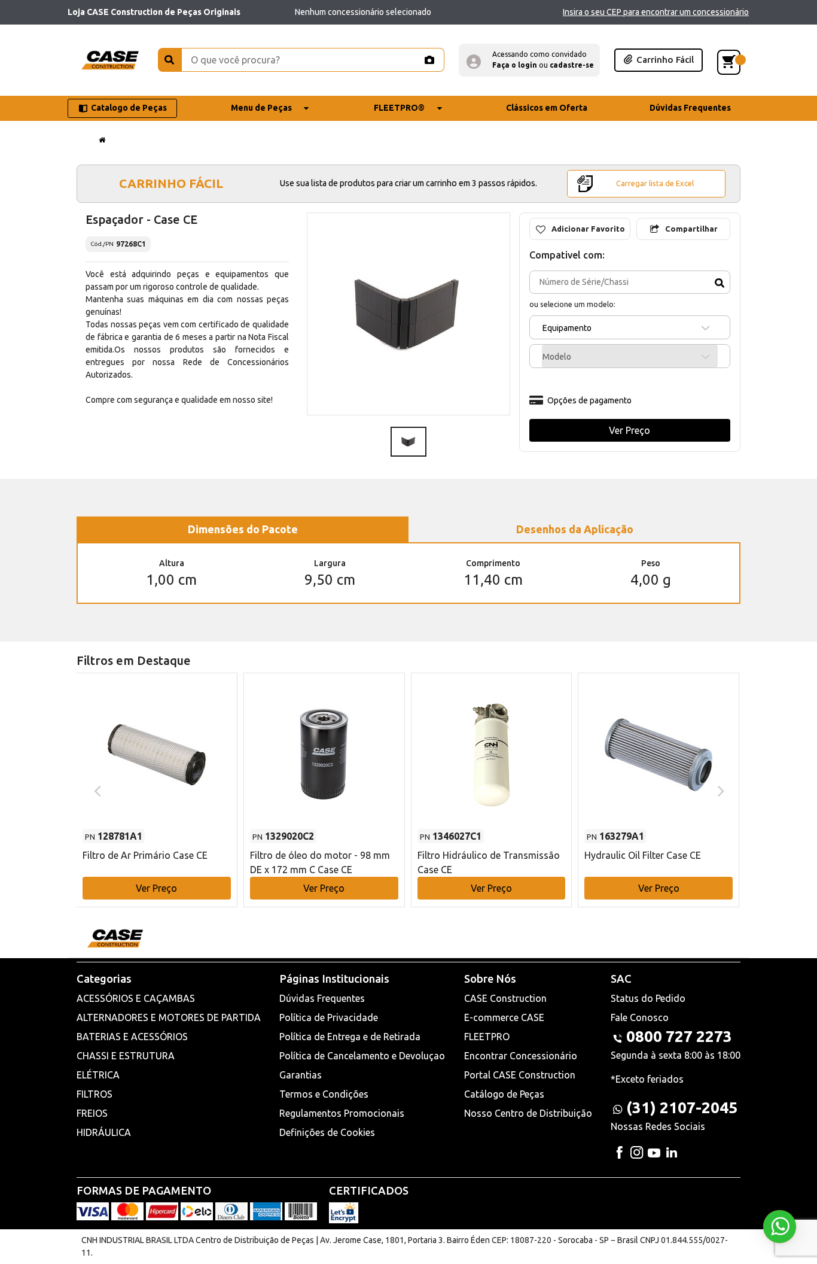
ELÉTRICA (98, 1074)
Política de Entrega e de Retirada (349, 1036)
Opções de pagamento (589, 400)
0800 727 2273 (679, 1036)
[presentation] (96, 790)
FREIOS (92, 1113)
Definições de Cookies (327, 1132)
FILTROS (94, 1094)
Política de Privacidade (328, 1017)
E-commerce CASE (504, 1017)
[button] (529, 60)
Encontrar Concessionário (520, 1055)
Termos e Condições (323, 1094)
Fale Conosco (640, 1017)
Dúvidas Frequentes (322, 998)
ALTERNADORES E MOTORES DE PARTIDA (169, 1017)
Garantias (300, 1074)
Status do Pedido (648, 998)
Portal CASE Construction (519, 1074)
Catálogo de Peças (504, 1094)
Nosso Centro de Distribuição (528, 1113)
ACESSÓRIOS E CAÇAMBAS (136, 998)
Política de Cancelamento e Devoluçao (362, 1055)
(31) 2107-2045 (681, 1107)
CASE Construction (505, 998)
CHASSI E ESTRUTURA (126, 1055)
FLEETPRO (487, 1036)
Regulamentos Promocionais (341, 1113)
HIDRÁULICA (104, 1132)
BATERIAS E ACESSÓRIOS (132, 1036)
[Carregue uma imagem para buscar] (429, 60)
